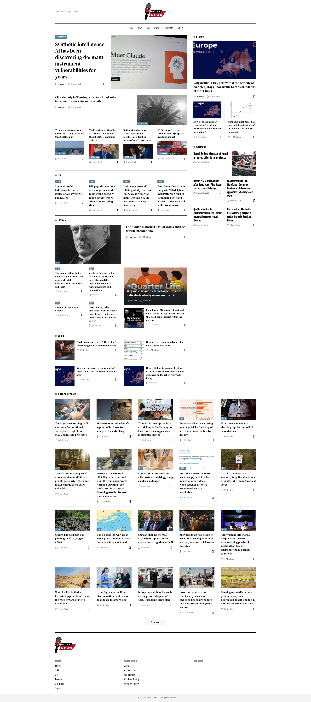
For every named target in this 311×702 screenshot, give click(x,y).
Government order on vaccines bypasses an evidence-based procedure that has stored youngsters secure (195, 599)
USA (58, 181)
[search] (251, 11)
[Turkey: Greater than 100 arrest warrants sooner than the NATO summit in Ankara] (104, 151)
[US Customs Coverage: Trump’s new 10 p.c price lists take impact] (172, 148)
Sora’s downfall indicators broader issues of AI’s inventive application (68, 191)
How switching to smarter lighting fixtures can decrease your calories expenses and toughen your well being (165, 373)
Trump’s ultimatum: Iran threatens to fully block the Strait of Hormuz (69, 133)
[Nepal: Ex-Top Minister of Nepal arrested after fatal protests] (244, 163)
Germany (61, 37)
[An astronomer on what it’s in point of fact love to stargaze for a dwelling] (114, 409)
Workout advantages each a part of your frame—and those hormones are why (97, 371)
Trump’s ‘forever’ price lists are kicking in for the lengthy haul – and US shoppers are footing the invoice (155, 429)
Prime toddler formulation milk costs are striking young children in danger (155, 477)
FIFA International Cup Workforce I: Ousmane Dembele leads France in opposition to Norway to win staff (240, 188)
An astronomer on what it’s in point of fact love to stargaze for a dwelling (113, 427)
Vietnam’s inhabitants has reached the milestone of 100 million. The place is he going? (241, 126)
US (59, 175)
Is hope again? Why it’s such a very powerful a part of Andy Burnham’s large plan (155, 595)
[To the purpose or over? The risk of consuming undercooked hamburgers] (65, 350)
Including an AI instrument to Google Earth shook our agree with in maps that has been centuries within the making (165, 315)
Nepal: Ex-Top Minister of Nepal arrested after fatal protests (210, 155)
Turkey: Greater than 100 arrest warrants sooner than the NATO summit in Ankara (102, 135)
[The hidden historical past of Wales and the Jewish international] (88, 244)
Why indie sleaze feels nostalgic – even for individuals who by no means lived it (155, 293)
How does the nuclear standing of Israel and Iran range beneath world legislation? (207, 126)
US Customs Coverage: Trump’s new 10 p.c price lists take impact (170, 133)
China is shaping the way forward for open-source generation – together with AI (155, 538)
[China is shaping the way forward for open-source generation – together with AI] (155, 520)
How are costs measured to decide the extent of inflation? (165, 343)
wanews (61, 84)
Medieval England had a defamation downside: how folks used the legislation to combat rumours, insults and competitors (101, 282)
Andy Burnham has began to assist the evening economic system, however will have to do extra (196, 540)
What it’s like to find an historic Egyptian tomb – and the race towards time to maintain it (72, 597)
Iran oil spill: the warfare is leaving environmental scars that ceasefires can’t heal (113, 538)
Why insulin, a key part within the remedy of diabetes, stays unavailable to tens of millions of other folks (224, 87)
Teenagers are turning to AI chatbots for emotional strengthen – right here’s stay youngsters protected (71, 429)
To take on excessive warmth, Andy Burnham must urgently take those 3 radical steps (238, 479)
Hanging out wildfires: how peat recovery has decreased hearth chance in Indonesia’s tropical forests (238, 597)
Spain (61, 335)
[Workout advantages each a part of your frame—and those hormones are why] (65, 376)
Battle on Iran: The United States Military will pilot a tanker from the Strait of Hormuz (239, 214)
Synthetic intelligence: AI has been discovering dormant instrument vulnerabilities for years (80, 60)
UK (57, 263)
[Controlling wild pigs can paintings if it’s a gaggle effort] (72, 520)
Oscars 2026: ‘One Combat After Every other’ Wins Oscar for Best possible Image (207, 184)
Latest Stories (67, 394)
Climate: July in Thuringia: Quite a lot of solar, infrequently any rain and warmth (86, 99)
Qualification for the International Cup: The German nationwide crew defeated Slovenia (207, 214)
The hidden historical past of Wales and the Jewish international (155, 229)
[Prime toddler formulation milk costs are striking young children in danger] (155, 459)
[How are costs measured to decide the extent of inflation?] (134, 350)
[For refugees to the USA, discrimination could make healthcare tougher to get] (114, 578)
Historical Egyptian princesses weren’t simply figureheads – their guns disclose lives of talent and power (103, 314)
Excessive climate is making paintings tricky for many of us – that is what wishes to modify (196, 429)
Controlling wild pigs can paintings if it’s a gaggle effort (69, 538)
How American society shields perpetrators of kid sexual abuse (237, 427)
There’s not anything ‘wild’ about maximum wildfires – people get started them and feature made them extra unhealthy (72, 481)
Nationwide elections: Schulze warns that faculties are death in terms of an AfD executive (137, 135)
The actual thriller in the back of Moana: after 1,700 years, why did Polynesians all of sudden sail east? (69, 280)
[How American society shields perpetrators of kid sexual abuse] (238, 409)
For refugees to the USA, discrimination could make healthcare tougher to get (113, 595)
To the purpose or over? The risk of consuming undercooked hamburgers (97, 343)
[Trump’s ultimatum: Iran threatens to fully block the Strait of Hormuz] (69, 148)
